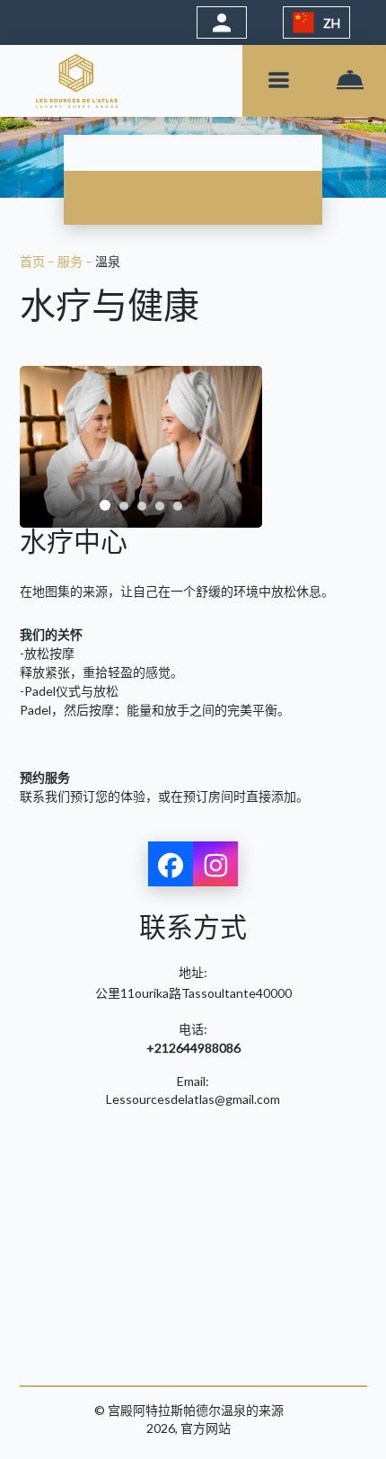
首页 (34, 261)
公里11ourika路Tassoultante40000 (193, 993)
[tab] (105, 505)
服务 (71, 261)
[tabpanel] (141, 447)
